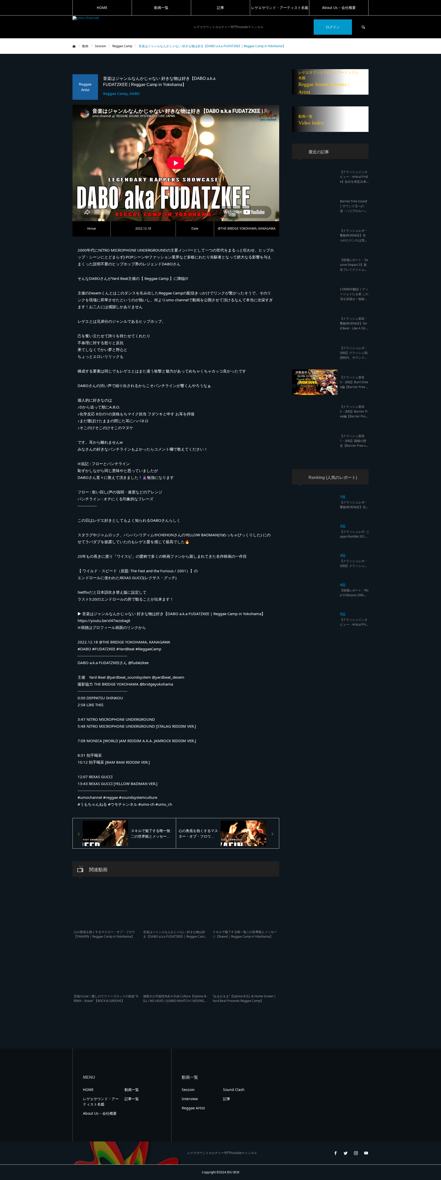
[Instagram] (355, 1153)
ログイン (333, 26)
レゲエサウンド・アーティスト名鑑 (279, 7)
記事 (220, 7)
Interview (190, 1098)
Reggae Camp (115, 93)
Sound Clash (233, 1089)
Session (188, 1089)
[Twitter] (345, 1153)
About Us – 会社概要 (339, 7)
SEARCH (363, 27)
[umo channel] (129, 27)
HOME (102, 7)
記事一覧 (132, 1098)
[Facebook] (335, 1153)
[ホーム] (74, 46)
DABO (134, 93)
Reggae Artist (193, 1108)
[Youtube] (366, 1153)
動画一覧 (161, 7)
